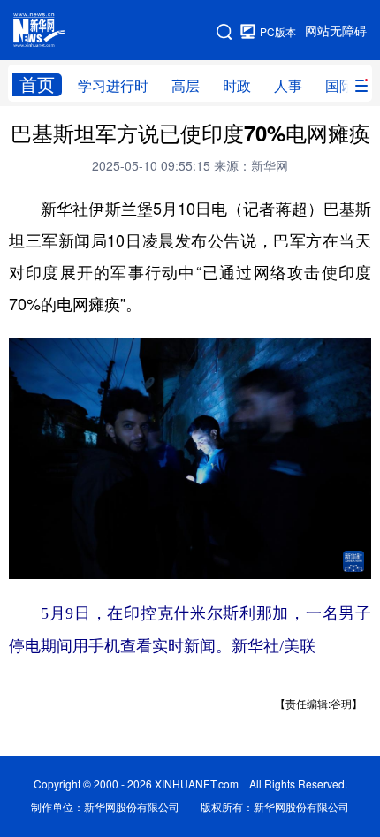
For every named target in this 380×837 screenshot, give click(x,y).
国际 (339, 86)
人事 (288, 86)
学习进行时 (113, 86)
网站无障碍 (336, 31)
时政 (237, 86)
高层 (185, 86)
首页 (37, 84)
